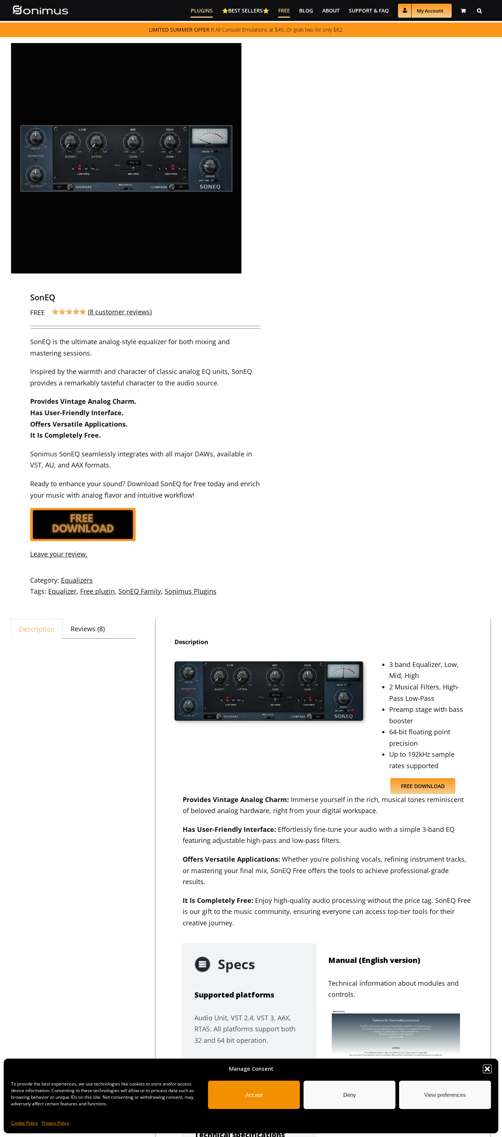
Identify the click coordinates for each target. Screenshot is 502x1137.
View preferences (445, 1095)
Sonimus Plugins (190, 591)
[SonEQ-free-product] (269, 664)
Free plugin (97, 591)
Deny (349, 1095)
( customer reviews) (120, 311)
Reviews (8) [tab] (88, 628)
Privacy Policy (55, 1123)
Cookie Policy (24, 1123)
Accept (253, 1095)
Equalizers (77, 580)
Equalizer (62, 591)
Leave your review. (58, 554)
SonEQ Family (139, 591)
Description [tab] (37, 629)
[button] (487, 1069)
